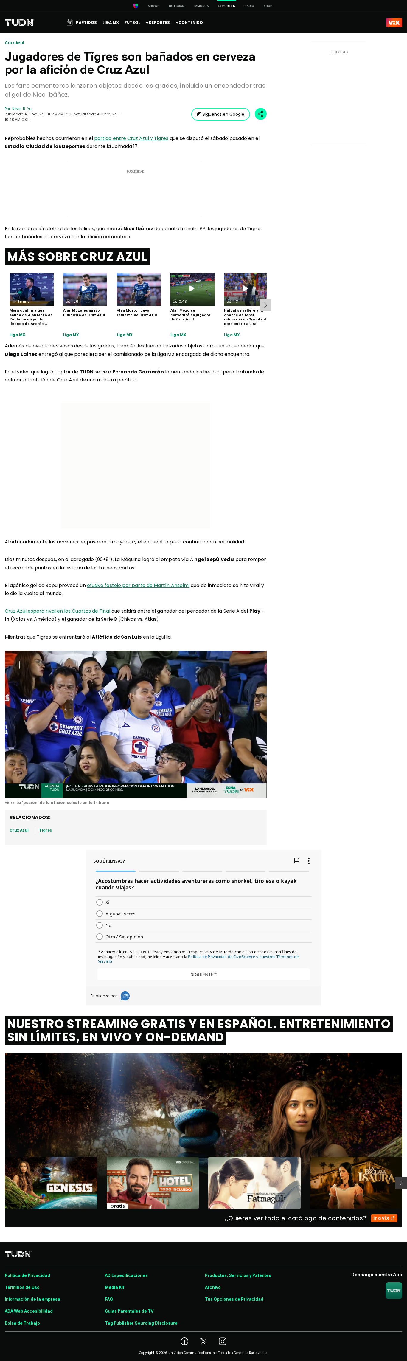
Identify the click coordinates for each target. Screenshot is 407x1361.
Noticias (176, 5)
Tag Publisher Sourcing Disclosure (141, 1323)
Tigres (45, 830)
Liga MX (17, 335)
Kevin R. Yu (22, 108)
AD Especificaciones (126, 1275)
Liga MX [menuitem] (110, 22)
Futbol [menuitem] (132, 22)
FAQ (109, 1299)
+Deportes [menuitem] (158, 22)
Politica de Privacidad (27, 1275)
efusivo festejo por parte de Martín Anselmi (138, 585)
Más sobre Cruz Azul (77, 256)
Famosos (201, 5)
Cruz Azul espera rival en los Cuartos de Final (57, 611)
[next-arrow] (265, 305)
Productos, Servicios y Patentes (238, 1275)
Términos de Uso (22, 1287)
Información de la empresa (32, 1299)
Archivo (213, 1287)
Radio (249, 5)
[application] (136, 724)
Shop (268, 5)
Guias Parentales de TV (129, 1311)
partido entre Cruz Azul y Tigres (131, 138)
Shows (153, 5)
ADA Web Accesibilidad (29, 1311)
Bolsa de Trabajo (22, 1323)
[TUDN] (19, 22)
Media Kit (114, 1287)
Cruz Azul (14, 43)
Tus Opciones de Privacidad (234, 1299)
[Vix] (394, 22)
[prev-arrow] (1, 1183)
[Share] (261, 114)
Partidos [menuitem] (86, 22)
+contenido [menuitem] (189, 22)
